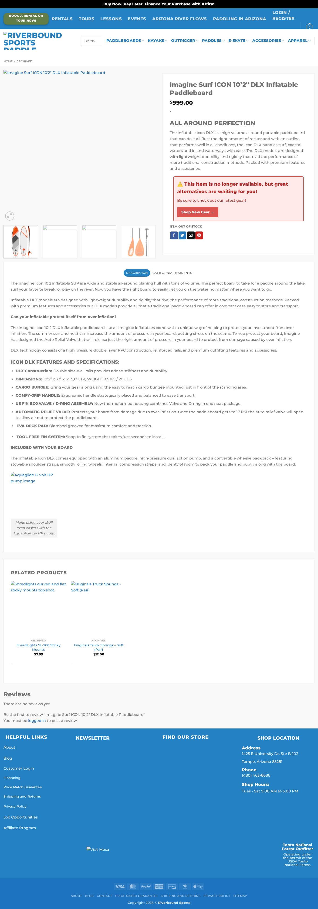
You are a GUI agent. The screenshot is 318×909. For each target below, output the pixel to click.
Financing (11, 778)
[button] (292, 15)
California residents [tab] (172, 273)
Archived (24, 61)
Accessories (266, 40)
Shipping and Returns (22, 796)
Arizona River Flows (179, 18)
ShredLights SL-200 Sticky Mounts (39, 647)
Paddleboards (123, 40)
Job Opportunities (21, 817)
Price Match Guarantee (22, 787)
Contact (104, 896)
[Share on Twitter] (182, 235)
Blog (7, 758)
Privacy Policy (15, 806)
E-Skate (236, 40)
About (9, 747)
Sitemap (240, 896)
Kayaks (156, 40)
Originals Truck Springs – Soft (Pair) (99, 647)
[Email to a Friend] (191, 235)
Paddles (211, 40)
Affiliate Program (20, 828)
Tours (86, 18)
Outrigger (183, 40)
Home (8, 61)
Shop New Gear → (197, 212)
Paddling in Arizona (239, 18)
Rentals (62, 18)
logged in (37, 720)
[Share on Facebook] (174, 235)
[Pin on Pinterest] (199, 235)
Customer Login (18, 768)
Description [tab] (137, 273)
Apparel (298, 40)
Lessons (111, 18)
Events (137, 18)
